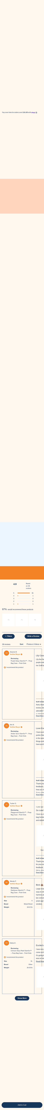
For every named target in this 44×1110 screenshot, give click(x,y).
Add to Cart (22, 1105)
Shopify (24, 1097)
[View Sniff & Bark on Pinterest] (10, 1091)
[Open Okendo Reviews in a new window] (33, 630)
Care (4, 165)
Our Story (5, 1047)
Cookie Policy (7, 1079)
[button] (8, 620)
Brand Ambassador (9, 1058)
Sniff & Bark (10, 1097)
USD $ (4, 1086)
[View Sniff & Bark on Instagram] (16, 1091)
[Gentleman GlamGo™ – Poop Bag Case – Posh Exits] (7, 53)
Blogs (4, 1051)
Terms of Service (8, 1072)
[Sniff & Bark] (9, 7)
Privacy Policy (7, 1075)
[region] (22, 620)
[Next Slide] (40, 620)
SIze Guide (6, 118)
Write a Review (34, 637)
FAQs (4, 1061)
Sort (22, 644)
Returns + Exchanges (10, 1068)
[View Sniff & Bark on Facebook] (4, 1091)
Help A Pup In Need (9, 1054)
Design (5, 161)
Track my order (7, 1065)
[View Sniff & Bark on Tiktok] (28, 1091)
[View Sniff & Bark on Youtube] (22, 1091)
